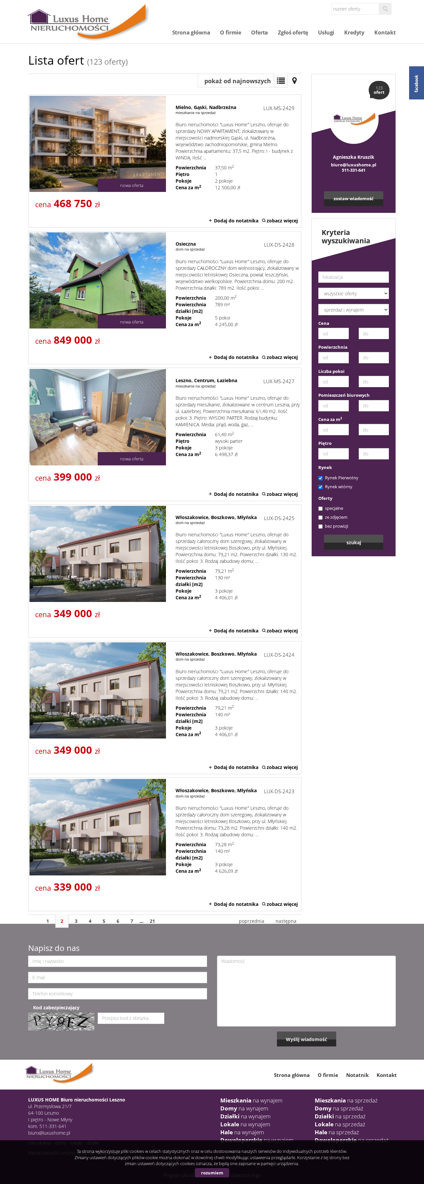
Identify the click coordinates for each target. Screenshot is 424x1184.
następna (286, 921)
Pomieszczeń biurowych (344, 395)
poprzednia (251, 921)
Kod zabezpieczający (56, 1007)
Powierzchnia (332, 347)
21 (152, 921)
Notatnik (357, 1075)
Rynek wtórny (338, 487)
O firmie (230, 32)
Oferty (325, 498)
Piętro (325, 443)
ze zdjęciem (336, 517)
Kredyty (354, 32)
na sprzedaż (346, 1100)
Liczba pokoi (331, 371)
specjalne (334, 508)
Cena (323, 323)
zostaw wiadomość (354, 199)
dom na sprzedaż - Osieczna (164, 297)
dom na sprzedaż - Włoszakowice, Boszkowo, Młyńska (164, 571)
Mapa (294, 81)
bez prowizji (336, 526)
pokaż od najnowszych (237, 81)
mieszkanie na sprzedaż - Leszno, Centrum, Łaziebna (164, 434)
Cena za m (330, 419)
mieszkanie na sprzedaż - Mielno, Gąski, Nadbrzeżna (164, 161)
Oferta (259, 32)
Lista (281, 81)
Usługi (326, 32)
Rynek (325, 467)
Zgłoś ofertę (293, 32)
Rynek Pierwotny (341, 478)
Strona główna (191, 32)
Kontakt (385, 32)
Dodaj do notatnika (236, 220)
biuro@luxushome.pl (353, 165)
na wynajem (251, 1100)
